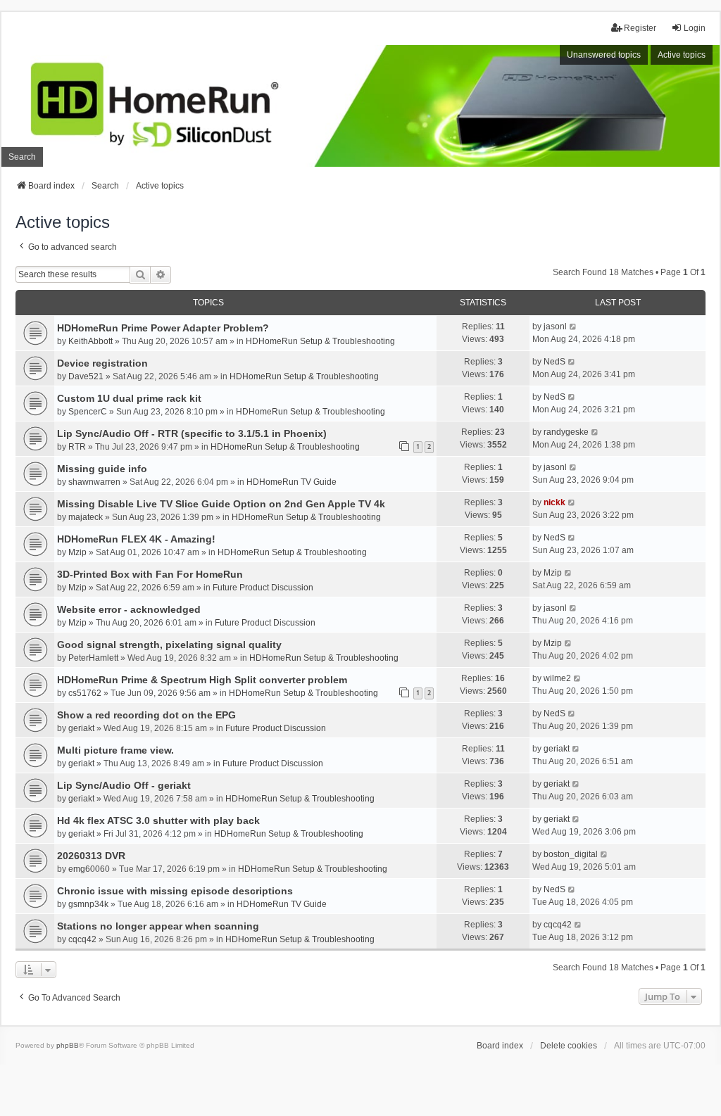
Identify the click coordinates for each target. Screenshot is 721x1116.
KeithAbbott (90, 341)
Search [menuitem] (22, 157)
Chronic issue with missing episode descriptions (175, 890)
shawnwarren (94, 482)
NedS (554, 362)
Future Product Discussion (263, 587)
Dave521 (86, 376)
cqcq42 (82, 939)
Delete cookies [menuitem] (568, 1046)
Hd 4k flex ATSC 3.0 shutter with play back (158, 820)
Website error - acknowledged (129, 609)
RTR (77, 447)
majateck (85, 517)
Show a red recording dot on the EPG (146, 715)
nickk (554, 502)
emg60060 (89, 869)
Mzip (77, 552)
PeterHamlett (93, 658)
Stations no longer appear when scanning (158, 926)
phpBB (67, 1045)
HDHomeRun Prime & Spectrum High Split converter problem (202, 679)
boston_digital (571, 854)
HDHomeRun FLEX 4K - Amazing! (136, 539)
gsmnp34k (88, 904)
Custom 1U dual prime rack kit (129, 398)
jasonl (555, 326)
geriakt (81, 728)
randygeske (566, 432)
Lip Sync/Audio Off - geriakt (124, 785)
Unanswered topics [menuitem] (604, 55)
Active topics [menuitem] (682, 55)
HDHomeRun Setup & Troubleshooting (320, 341)
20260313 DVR (91, 855)
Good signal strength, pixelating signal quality (169, 644)
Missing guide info (102, 468)
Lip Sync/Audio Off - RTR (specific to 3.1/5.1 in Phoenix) (192, 433)
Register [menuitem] (640, 28)
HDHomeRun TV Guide (291, 482)
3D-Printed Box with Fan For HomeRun (150, 574)
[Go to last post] (573, 326)
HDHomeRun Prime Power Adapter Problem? (163, 328)
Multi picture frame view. (115, 750)
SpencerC (87, 412)
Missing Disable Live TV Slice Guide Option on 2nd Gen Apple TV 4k (221, 503)
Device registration (102, 363)
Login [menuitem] (695, 28)
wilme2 (557, 678)
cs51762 (84, 693)
